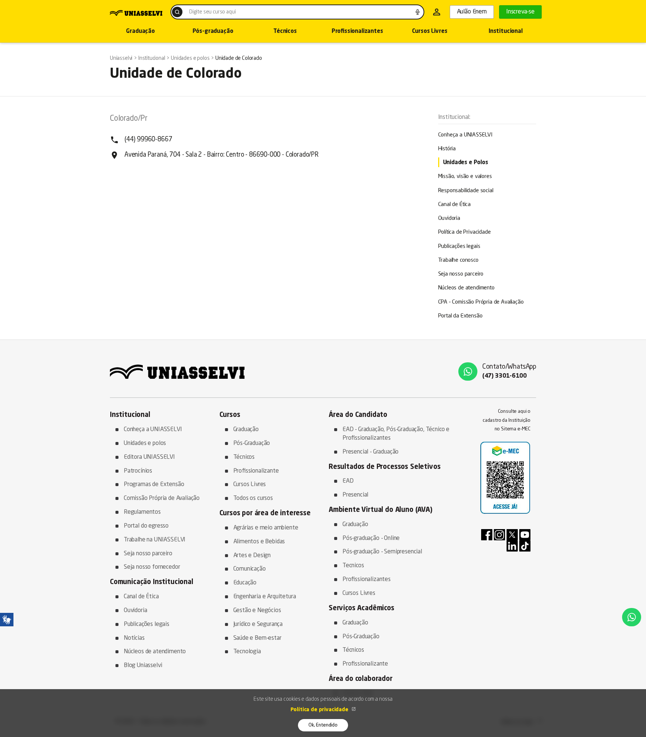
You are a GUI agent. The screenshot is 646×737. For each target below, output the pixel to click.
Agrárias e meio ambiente (265, 528)
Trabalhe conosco (458, 260)
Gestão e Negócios (257, 611)
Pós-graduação (213, 31)
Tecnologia (247, 652)
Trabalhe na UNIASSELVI (154, 540)
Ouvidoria (449, 218)
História (447, 149)
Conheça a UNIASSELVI (465, 135)
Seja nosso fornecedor (152, 567)
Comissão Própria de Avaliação (162, 498)
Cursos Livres (429, 31)
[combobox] (297, 11)
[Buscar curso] (177, 12)
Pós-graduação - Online (371, 538)
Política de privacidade (320, 709)
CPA (481, 302)
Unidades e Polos (465, 163)
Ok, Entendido (323, 725)
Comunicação (249, 569)
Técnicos (285, 31)
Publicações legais (459, 246)
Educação (245, 583)
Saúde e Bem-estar (257, 638)
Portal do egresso (146, 526)
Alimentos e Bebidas (259, 542)
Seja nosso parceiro (461, 274)
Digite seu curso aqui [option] (212, 12)
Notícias (134, 638)
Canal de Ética (454, 205)
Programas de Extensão (154, 485)
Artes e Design (252, 556)
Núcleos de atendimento (466, 288)
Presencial (355, 495)
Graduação (140, 31)
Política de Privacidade (464, 232)
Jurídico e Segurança (258, 624)
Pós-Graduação (251, 443)
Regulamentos (142, 512)
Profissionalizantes (357, 31)
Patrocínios (138, 471)
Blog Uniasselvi (143, 666)
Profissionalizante (256, 471)
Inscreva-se (520, 12)
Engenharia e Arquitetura (264, 597)
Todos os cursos (253, 498)
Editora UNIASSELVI (149, 457)
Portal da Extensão (460, 316)
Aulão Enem (472, 12)
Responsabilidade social (465, 191)
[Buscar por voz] (417, 12)
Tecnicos (353, 566)
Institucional (506, 31)
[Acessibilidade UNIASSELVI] (6, 619)
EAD (348, 481)
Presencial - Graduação (370, 452)
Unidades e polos (145, 443)
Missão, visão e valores (465, 176)
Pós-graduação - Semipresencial (382, 552)
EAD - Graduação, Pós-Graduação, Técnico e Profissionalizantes (395, 434)
